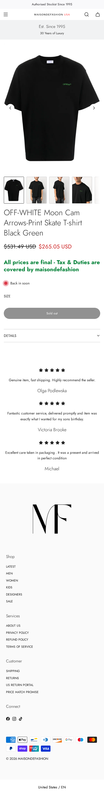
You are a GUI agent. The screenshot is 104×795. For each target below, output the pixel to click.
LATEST (11, 566)
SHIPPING (13, 671)
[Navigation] (5, 14)
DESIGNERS (14, 594)
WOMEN (12, 580)
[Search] (86, 14)
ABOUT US (13, 625)
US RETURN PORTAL (19, 685)
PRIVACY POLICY (17, 632)
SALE (9, 601)
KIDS (9, 587)
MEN (9, 573)
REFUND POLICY (17, 639)
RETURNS (12, 678)
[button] (10, 108)
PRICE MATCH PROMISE (22, 692)
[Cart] (97, 14)
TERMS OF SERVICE (19, 646)
